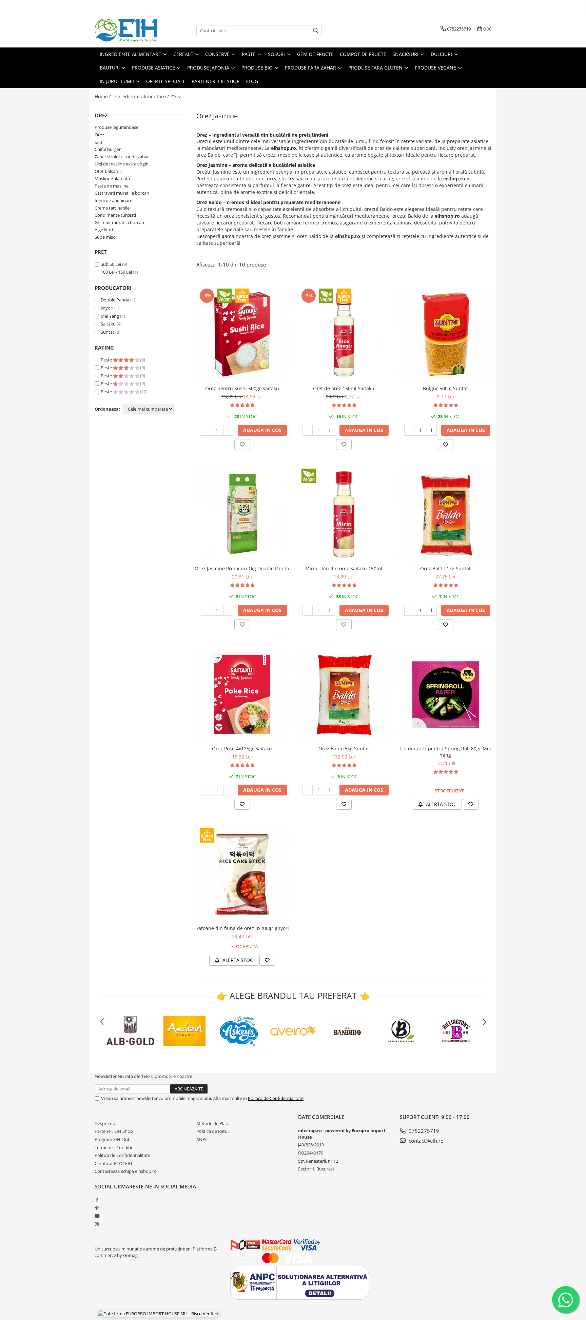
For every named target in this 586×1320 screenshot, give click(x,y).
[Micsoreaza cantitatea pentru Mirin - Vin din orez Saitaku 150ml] (307, 610)
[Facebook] (97, 1200)
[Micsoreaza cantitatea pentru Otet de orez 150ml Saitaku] (307, 430)
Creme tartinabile (112, 208)
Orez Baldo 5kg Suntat (343, 748)
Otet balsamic (108, 171)
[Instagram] (97, 1224)
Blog (252, 81)
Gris (98, 142)
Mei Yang (110, 316)
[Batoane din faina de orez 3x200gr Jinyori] (242, 874)
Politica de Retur (212, 1131)
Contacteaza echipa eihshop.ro (126, 1171)
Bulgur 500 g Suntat (445, 388)
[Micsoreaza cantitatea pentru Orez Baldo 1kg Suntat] (409, 610)
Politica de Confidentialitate (276, 1098)
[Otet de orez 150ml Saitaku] (343, 334)
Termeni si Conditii (113, 1147)
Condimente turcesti (115, 215)
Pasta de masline (112, 186)
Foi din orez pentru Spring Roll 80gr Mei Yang (445, 751)
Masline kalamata (112, 178)
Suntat (107, 332)
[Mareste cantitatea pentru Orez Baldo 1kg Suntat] (432, 610)
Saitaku (108, 324)
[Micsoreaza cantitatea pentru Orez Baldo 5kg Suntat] (307, 790)
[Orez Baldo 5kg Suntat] (343, 694)
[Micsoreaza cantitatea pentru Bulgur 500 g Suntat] (409, 430)
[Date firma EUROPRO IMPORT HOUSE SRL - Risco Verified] (158, 1313)
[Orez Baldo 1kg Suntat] (445, 514)
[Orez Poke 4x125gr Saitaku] (242, 694)
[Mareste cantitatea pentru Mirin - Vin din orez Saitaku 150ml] (330, 610)
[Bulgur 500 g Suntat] (445, 334)
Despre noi (105, 1123)
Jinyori (107, 308)
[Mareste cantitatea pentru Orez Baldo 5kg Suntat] (330, 790)
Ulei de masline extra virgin (122, 164)
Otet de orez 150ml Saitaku (343, 388)
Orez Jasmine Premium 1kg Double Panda (242, 568)
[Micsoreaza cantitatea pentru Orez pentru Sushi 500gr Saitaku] (206, 430)
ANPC (202, 1139)
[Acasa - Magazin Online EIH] (128, 30)
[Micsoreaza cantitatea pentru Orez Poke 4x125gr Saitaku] (206, 790)
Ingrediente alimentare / (141, 96)
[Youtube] (97, 1216)
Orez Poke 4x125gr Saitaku (242, 748)
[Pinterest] (97, 1208)
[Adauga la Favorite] (242, 444)
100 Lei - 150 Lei (116, 272)
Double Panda (115, 300)
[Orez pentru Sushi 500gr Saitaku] (242, 334)
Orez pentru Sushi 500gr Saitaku (242, 388)
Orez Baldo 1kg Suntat (445, 568)
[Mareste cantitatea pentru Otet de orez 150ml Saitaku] (330, 430)
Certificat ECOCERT (114, 1163)
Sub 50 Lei (111, 264)
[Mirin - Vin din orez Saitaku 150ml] (343, 514)
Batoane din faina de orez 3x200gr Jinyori (242, 928)
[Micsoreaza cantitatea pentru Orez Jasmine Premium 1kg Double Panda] (206, 610)
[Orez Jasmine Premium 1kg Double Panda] (242, 514)
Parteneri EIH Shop (114, 1131)
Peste (107, 360)
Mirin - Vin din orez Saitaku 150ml (343, 568)
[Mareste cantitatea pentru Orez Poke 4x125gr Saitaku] (228, 790)
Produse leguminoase (116, 127)
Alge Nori (104, 229)
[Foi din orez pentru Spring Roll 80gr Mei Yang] (445, 694)
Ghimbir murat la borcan (119, 222)
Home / (103, 96)
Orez (99, 135)
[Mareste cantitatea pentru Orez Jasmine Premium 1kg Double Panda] (228, 610)
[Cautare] (316, 30)
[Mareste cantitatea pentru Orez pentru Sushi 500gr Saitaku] (228, 430)
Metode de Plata (213, 1123)
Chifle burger (108, 149)
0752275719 (423, 1130)
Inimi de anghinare (113, 200)
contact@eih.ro (425, 1140)
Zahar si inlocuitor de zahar (122, 157)
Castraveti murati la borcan (122, 193)
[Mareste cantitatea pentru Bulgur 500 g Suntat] (432, 430)
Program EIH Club (113, 1139)
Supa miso (105, 237)
